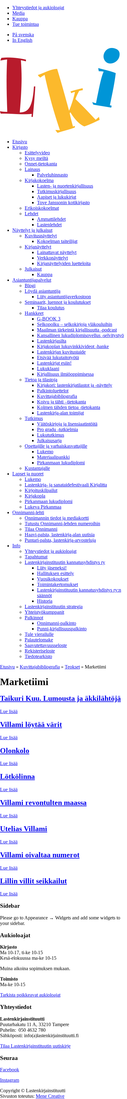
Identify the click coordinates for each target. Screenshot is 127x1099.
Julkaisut (33, 269)
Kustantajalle (37, 468)
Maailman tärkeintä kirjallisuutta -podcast (77, 329)
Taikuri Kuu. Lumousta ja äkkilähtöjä (60, 698)
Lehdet (31, 213)
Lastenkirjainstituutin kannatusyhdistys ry (65, 562)
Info (16, 545)
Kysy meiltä (36, 158)
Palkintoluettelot (52, 390)
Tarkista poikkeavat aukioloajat (30, 995)
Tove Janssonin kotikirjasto (63, 202)
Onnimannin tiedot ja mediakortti (57, 518)
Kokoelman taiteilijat (57, 241)
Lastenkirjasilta (51, 340)
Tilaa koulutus (50, 307)
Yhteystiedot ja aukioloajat (38, 7)
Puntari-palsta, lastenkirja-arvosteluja (60, 540)
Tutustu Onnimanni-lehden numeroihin (62, 523)
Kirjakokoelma (39, 180)
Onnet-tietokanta (41, 163)
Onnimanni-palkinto (56, 623)
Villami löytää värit (31, 724)
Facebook (9, 1069)
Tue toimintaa (25, 24)
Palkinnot (34, 617)
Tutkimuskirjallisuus (56, 191)
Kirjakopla (35, 495)
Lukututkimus (50, 435)
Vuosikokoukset (52, 578)
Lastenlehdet (49, 224)
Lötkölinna (17, 776)
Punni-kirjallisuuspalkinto (62, 628)
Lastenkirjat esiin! (54, 363)
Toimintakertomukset (57, 584)
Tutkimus (34, 418)
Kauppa (20, 18)
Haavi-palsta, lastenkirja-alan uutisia (60, 534)
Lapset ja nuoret (27, 473)
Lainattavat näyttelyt (56, 252)
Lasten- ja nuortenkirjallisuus (65, 185)
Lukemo (45, 451)
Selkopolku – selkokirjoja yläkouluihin (74, 324)
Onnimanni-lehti (28, 512)
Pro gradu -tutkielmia (57, 429)
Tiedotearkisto (38, 656)
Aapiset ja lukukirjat (56, 197)
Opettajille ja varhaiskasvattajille (56, 446)
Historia (44, 601)
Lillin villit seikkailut (33, 881)
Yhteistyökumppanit (44, 612)
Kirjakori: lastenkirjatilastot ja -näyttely (74, 385)
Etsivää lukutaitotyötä (58, 357)
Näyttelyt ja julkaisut (32, 230)
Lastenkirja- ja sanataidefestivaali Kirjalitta (66, 484)
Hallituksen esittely (55, 573)
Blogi (30, 285)
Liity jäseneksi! (52, 567)
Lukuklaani (48, 368)
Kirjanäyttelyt (38, 246)
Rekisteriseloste (40, 650)
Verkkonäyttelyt (52, 257)
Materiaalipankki (53, 457)
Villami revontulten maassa (43, 803)
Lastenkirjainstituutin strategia (54, 606)
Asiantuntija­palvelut (31, 280)
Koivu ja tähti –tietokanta (61, 401)
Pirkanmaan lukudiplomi (61, 462)
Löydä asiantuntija (42, 291)
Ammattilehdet (51, 219)
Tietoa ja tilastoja (41, 379)
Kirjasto (20, 147)
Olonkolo (14, 751)
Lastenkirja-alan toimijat (60, 412)
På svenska (23, 34)
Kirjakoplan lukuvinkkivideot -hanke (73, 346)
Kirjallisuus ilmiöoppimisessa (65, 374)
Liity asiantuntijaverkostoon (64, 296)
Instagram (9, 1080)
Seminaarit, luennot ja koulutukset (58, 302)
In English (22, 40)
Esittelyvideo (37, 152)
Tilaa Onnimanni (41, 529)
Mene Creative (50, 1096)
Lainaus (32, 169)
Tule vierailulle (39, 634)
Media (18, 13)
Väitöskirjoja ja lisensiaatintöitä (67, 424)
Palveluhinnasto (52, 174)
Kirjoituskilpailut (41, 490)
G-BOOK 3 (48, 318)
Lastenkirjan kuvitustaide (61, 352)
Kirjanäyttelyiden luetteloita (64, 263)
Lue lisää (9, 711)
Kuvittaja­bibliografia (57, 396)
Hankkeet (34, 313)
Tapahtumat (36, 556)
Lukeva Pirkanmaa (43, 507)
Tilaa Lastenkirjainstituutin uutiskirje (35, 1046)
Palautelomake (39, 639)
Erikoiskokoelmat (42, 208)
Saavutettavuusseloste (46, 645)
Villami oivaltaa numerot (40, 855)
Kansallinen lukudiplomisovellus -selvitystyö (80, 335)
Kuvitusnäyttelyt (41, 235)
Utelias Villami (23, 829)
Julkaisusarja (49, 440)
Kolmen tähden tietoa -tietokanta (68, 407)
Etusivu (19, 141)
